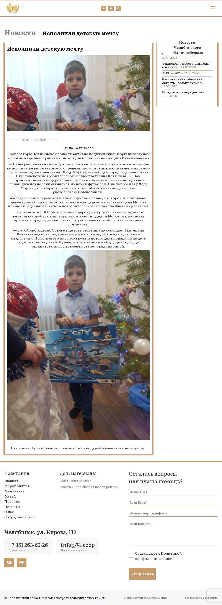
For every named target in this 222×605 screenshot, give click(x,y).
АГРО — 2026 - (180, 73)
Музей (10, 496)
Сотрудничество (19, 516)
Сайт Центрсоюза (75, 480)
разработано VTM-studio (201, 598)
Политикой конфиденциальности (158, 556)
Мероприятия (16, 485)
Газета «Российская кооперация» (89, 486)
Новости (20, 32)
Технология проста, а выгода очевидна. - (185, 65)
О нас (9, 511)
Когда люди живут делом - (183, 94)
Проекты (12, 501)
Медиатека (14, 490)
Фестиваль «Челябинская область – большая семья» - (183, 82)
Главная (11, 480)
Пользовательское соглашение (145, 598)
